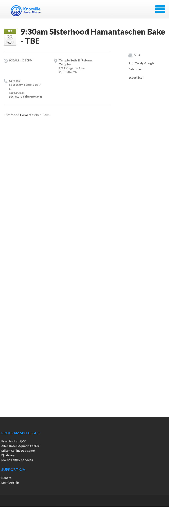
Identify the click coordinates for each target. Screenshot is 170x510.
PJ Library (8, 455)
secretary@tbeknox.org (25, 96)
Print (136, 55)
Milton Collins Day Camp (18, 451)
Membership (10, 482)
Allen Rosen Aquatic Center (20, 446)
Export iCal (135, 77)
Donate (6, 478)
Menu (160, 9)
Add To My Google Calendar (141, 66)
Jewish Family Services (17, 460)
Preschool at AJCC (13, 441)
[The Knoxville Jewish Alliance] (28, 10)
